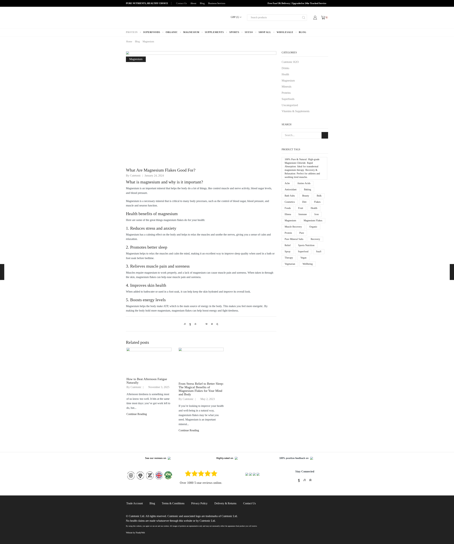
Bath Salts (290, 195)
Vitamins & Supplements (295, 111)
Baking (307, 189)
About (193, 3)
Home (129, 41)
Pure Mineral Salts (294, 239)
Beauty (305, 195)
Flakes (317, 202)
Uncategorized (290, 105)
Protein (132, 32)
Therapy (289, 257)
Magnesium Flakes (313, 220)
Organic (172, 32)
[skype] (216, 324)
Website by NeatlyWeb (135, 532)
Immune (302, 214)
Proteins (286, 92)
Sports (234, 32)
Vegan (303, 257)
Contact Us (181, 3)
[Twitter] (186, 324)
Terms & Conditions (173, 503)
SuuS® (249, 32)
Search (325, 135)
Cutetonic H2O (290, 61)
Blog (202, 3)
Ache (287, 183)
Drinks (285, 68)
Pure (301, 233)
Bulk (319, 195)
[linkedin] (206, 324)
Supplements (214, 32)
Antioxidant (291, 189)
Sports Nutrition (306, 245)
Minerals (286, 86)
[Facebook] (190, 324)
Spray (287, 251)
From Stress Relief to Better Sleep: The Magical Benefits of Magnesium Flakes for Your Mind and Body (201, 389)
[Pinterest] (195, 324)
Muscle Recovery (293, 226)
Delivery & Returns (225, 503)
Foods (288, 208)
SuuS (318, 251)
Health (285, 74)
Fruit (300, 208)
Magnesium (191, 32)
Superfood (303, 251)
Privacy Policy (199, 503)
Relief (288, 245)
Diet (304, 202)
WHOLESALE (285, 32)
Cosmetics (290, 202)
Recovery (315, 239)
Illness (288, 214)
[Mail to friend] (201, 324)
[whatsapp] (212, 324)
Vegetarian (290, 264)
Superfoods (151, 32)
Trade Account (134, 503)
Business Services (216, 3)
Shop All (265, 32)
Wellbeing (308, 264)
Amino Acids (303, 183)
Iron (316, 214)
